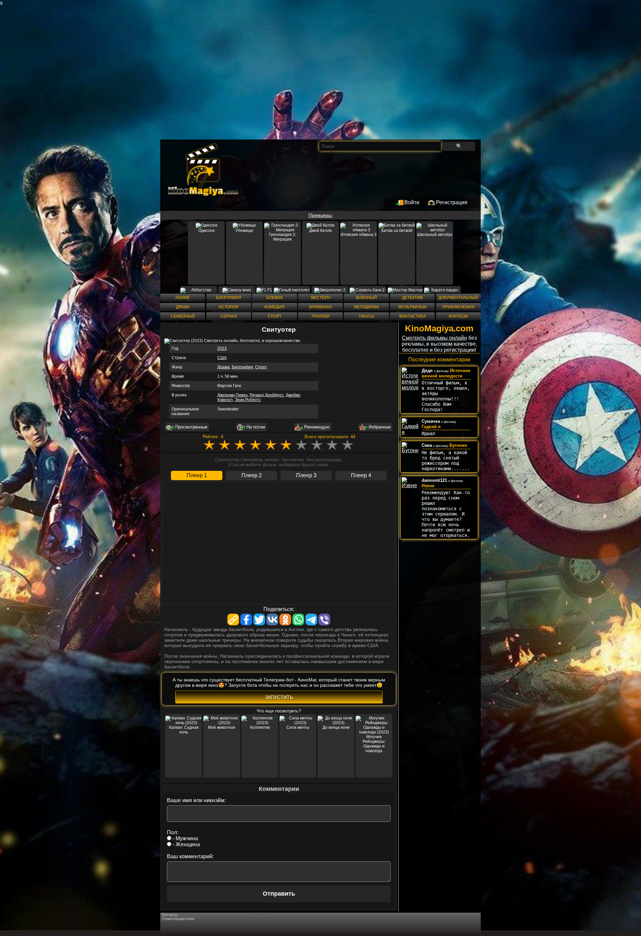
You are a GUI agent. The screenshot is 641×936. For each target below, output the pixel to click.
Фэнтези (458, 316)
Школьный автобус (435, 234)
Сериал (228, 316)
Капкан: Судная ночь (184, 729)
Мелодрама (366, 307)
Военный (366, 297)
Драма (183, 307)
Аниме (182, 297)
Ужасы (366, 316)
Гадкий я (431, 426)
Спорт (274, 316)
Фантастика (412, 316)
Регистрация (451, 202)
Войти (411, 202)
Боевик (274, 297)
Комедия (274, 307)
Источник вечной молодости (446, 373)
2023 (222, 348)
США (222, 357)
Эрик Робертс (248, 399)
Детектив (412, 297)
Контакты (170, 915)
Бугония (458, 445)
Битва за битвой (396, 230)
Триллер (320, 316)
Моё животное (221, 727)
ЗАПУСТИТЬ (279, 697)
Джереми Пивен (232, 395)
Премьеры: (320, 215)
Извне (428, 485)
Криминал (320, 307)
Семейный (183, 316)
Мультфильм (412, 307)
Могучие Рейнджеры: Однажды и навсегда (374, 743)
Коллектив (260, 727)
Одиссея (206, 230)
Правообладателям (178, 919)
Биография (228, 297)
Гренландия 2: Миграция (282, 237)
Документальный (458, 297)
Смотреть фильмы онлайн (434, 338)
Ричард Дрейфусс (267, 395)
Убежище (244, 230)
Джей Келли (320, 230)
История (228, 307)
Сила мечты (297, 727)
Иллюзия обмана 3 (359, 234)
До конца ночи (336, 727)
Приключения (458, 307)
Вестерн (320, 297)
